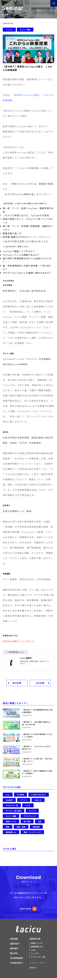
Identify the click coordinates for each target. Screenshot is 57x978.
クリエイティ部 (12, 805)
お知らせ (38, 800)
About (15, 943)
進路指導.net (11, 832)
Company (16, 958)
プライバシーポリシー (38, 963)
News (14, 948)
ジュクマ (32, 811)
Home (14, 939)
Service (35, 939)
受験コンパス (11, 821)
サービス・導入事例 (13, 811)
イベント (9, 29)
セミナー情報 (25, 29)
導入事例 (27, 821)
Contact (16, 963)
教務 (7, 827)
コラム (27, 805)
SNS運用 (20, 794)
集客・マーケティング (32, 832)
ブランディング (30, 816)
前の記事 (17, 683)
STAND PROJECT (38, 794)
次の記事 (40, 683)
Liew (8, 794)
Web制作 (9, 800)
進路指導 (36, 827)
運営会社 (32, 968)
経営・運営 (21, 827)
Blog (14, 953)
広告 (40, 821)
